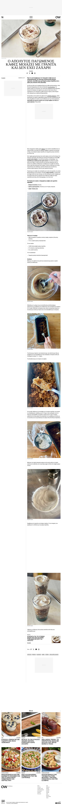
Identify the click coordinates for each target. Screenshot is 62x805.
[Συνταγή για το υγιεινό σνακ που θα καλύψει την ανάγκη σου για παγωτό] (56, 639)
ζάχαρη (43, 148)
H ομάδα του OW (40, 788)
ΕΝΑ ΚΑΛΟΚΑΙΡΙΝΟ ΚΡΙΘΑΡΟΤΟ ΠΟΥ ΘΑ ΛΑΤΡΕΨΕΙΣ (29, 776)
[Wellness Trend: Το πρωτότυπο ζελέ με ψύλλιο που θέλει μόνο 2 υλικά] (51, 724)
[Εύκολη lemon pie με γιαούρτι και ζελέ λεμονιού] (10, 724)
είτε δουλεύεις (51, 87)
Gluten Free (23, 737)
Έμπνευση (47, 795)
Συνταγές (29, 642)
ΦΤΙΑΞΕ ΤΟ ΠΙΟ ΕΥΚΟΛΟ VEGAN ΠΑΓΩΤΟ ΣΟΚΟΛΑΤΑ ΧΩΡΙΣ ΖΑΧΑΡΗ (31, 742)
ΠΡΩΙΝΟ (47, 654)
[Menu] (31, 17)
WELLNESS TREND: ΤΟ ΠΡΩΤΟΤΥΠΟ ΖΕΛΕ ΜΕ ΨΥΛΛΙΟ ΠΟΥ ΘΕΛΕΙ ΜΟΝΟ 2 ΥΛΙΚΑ (50, 742)
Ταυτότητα (39, 787)
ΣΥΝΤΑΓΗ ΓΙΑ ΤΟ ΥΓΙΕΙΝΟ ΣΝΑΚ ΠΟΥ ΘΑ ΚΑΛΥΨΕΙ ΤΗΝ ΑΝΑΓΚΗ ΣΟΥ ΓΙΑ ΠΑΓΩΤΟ (36, 638)
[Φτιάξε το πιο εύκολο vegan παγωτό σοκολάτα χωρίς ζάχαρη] (31, 724)
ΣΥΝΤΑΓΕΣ (29, 654)
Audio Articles (48, 796)
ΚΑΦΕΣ (43, 654)
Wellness (47, 788)
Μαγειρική (23, 772)
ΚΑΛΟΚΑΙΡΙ (39, 654)
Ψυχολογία (47, 787)
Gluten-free (35, 188)
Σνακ (42, 737)
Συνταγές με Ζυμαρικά (4, 772)
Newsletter (39, 792)
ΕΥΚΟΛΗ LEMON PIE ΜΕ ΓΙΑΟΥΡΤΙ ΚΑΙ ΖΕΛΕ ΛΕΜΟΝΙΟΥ (10, 741)
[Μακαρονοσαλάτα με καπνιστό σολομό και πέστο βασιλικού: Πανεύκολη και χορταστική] (10, 759)
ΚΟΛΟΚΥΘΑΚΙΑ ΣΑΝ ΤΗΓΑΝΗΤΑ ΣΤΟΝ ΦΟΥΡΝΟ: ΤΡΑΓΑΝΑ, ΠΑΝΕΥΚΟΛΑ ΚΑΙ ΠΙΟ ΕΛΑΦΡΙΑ (50, 777)
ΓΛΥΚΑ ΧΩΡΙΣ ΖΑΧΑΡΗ (53, 654)
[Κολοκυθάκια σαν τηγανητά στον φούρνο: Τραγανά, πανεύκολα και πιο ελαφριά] (51, 759)
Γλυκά (2, 737)
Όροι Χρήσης (39, 791)
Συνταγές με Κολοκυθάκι (45, 772)
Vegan (29, 188)
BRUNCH (34, 654)
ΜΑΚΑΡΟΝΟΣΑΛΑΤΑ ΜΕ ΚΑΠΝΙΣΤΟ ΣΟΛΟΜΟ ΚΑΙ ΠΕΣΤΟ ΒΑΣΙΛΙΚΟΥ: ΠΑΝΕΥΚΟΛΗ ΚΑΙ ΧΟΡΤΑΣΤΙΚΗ (10, 777)
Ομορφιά (47, 792)
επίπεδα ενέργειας (51, 95)
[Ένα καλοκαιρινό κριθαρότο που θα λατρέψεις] (31, 759)
